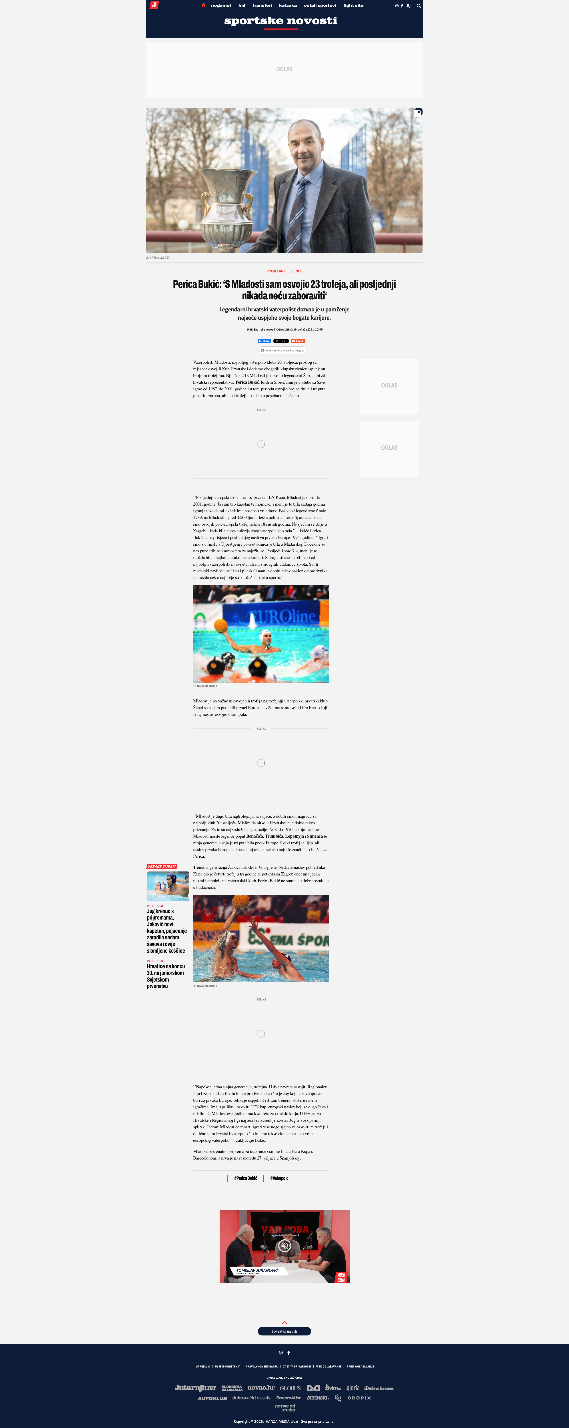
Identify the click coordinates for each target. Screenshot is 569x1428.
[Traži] (419, 6)
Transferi (262, 5)
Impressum (202, 1366)
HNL (241, 5)
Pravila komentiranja (262, 1366)
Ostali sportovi (320, 5)
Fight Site (353, 5)
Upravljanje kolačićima (284, 1377)
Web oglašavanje (329, 1366)
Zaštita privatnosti (297, 1366)
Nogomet (221, 5)
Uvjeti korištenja (227, 1366)
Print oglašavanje (360, 1366)
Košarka (288, 5)
